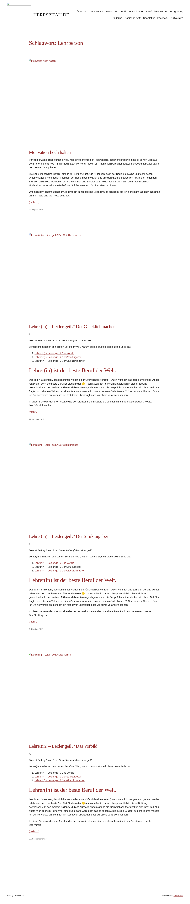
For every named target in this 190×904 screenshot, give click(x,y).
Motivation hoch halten (50, 152)
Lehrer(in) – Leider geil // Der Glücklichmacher (72, 326)
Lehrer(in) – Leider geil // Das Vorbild (54, 353)
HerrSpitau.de (51, 14)
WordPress (178, 895)
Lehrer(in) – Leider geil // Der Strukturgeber (57, 357)
